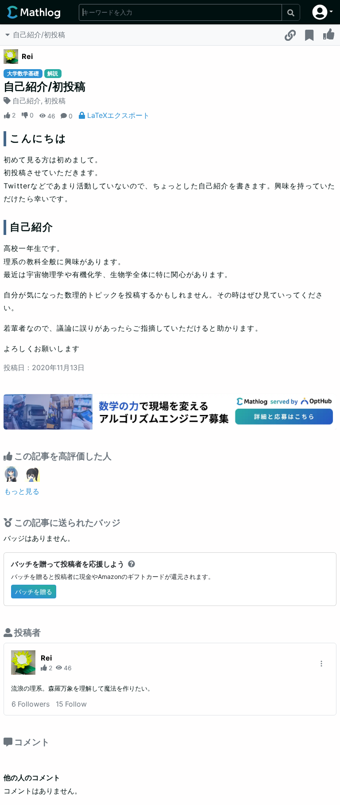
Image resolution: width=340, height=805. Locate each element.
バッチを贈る (33, 591)
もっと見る (21, 491)
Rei (27, 56)
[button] (322, 12)
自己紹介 (26, 100)
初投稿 (55, 100)
